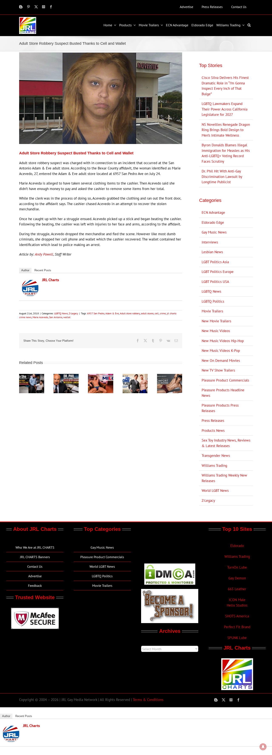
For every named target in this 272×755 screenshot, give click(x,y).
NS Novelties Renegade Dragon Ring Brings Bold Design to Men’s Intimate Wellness (226, 130)
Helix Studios (237, 605)
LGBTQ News (61, 313)
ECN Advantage (213, 212)
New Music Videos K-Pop (221, 350)
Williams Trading (214, 465)
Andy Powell (44, 254)
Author (25, 270)
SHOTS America (237, 616)
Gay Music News (214, 232)
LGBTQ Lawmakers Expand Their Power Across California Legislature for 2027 (224, 109)
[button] (249, 25)
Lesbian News (212, 252)
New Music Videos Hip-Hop (223, 340)
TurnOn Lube (237, 567)
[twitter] (36, 6)
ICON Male (237, 599)
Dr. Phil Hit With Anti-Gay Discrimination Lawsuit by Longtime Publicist (222, 176)
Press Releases (213, 420)
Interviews (210, 242)
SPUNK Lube (237, 637)
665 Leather (237, 589)
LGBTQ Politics (213, 301)
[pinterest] (28, 6)
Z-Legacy (73, 313)
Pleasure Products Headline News (223, 393)
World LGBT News (215, 490)
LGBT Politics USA (215, 281)
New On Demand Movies (221, 360)
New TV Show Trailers (218, 370)
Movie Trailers (212, 311)
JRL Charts (50, 279)
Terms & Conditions (148, 699)
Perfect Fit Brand (237, 627)
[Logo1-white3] (27, 18)
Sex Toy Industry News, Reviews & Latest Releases (226, 443)
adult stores (147, 313)
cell (157, 313)
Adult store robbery (130, 313)
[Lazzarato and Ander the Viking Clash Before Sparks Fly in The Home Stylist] (135, 376)
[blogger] (21, 6)
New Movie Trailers (216, 321)
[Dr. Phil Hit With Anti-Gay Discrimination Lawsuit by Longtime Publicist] (66, 376)
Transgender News (216, 455)
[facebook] (51, 6)
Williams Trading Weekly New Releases (224, 478)
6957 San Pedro (95, 313)
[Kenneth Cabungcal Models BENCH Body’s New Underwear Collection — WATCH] (169, 376)
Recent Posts (42, 270)
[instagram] (43, 6)
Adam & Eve (112, 313)
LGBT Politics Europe (218, 271)
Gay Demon (237, 578)
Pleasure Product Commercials (225, 380)
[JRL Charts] (30, 282)
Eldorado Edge (213, 222)
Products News (213, 430)
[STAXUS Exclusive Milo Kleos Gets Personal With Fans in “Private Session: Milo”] (100, 376)
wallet (66, 317)
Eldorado (237, 545)
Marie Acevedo (40, 317)
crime (163, 313)
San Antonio (55, 317)
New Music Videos (216, 331)
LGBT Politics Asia (215, 262)
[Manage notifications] (263, 746)
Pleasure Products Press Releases (220, 408)
